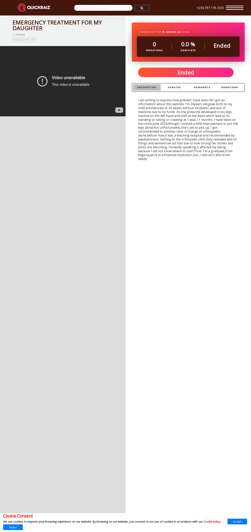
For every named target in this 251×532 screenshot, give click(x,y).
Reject (13, 527)
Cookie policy (212, 521)
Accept (237, 521)
